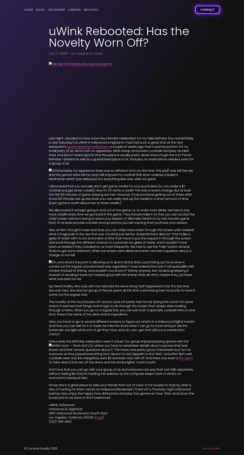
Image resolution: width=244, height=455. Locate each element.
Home (28, 10)
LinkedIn (74, 10)
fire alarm (186, 358)
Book (40, 10)
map (99, 417)
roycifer (215, 448)
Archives (91, 10)
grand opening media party (88, 147)
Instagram (56, 10)
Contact (207, 10)
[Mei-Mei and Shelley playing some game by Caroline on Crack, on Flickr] (122, 97)
